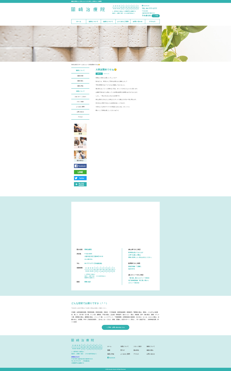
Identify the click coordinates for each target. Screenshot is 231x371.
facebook (146, 5)
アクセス (152, 21)
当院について (93, 21)
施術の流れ (80, 81)
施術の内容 (80, 75)
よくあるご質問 (123, 21)
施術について (108, 21)
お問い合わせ (138, 21)
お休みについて (75, 356)
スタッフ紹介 (80, 101)
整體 (108, 350)
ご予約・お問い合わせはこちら (116, 327)
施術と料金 (80, 86)
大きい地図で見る (88, 259)
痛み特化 (136, 350)
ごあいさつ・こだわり (80, 96)
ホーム (78, 21)
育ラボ (122, 350)
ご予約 (156, 15)
